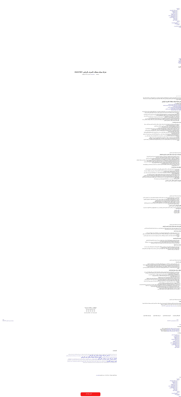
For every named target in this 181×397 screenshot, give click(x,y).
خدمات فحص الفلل (174, 14)
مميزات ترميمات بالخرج (69, 361)
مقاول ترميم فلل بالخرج (83, 361)
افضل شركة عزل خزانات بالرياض (107, 358)
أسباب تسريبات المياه (114, 354)
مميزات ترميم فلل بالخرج (114, 362)
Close (180, 324)
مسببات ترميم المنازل (98, 361)
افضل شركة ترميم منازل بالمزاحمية (105, 357)
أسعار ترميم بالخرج (101, 354)
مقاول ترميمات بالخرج (93, 361)
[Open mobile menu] (90, 64)
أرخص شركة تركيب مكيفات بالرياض (173, 328)
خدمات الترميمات (174, 11)
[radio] (94, 311)
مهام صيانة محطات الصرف (147, 315)
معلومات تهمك (177, 347)
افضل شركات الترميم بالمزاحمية (113, 357)
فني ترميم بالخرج (112, 361)
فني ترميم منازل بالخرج (103, 361)
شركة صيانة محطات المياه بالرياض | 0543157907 (169, 305)
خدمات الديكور (177, 338)
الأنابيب (178, 210)
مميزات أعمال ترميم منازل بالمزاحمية (77, 361)
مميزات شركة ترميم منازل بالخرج (99, 362)
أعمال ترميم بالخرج (96, 354)
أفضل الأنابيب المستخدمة (176, 315)
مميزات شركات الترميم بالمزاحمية (107, 362)
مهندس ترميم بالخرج (85, 362)
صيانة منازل (175, 19)
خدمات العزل (177, 340)
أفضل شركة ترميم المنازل (84, 354)
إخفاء (175, 103)
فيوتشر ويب (98, 375)
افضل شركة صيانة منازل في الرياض (91, 357)
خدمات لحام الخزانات (174, 16)
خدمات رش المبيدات (174, 13)
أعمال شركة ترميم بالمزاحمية (90, 354)
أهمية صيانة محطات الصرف (166, 315)
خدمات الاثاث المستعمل (173, 10)
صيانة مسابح (175, 18)
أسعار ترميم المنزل (105, 354)
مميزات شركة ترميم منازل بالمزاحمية (92, 362)
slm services (93, 74)
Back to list (90, 320)
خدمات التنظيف (176, 337)
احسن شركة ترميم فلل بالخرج (78, 354)
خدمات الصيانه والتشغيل (90, 68)
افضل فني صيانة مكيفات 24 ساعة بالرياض (172, 329)
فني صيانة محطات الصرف (156, 315)
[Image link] (107, 373)
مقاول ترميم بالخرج (89, 361)
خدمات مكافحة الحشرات (173, 17)
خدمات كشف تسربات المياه (173, 15)
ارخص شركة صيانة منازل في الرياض (99, 355)
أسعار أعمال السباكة (109, 354)
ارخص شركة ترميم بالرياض (71, 354)
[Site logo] (175, 6)
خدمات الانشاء (177, 335)
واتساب (180, 58)
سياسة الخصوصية (174, 22)
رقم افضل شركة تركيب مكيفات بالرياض (172, 330)
